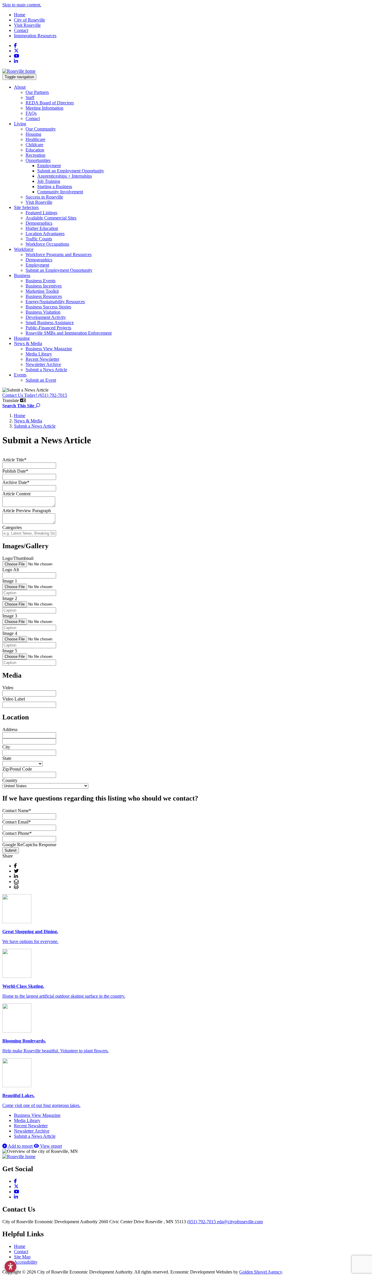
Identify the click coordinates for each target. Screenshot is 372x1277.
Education (35, 149)
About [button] (20, 87)
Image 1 (9, 580)
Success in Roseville (44, 196)
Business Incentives (44, 285)
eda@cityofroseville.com (240, 1221)
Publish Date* (15, 471)
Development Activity (46, 317)
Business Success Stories (48, 306)
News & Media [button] (28, 343)
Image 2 (9, 598)
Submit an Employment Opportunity (70, 170)
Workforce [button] (23, 249)
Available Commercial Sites (51, 217)
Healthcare (35, 139)
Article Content (16, 493)
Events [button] (20, 374)
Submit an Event (41, 380)
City (6, 746)
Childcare (34, 144)
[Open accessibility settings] (10, 1266)
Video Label (13, 698)
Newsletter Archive (43, 364)
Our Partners (37, 92)
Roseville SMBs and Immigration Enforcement (69, 333)
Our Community (41, 128)
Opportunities (38, 160)
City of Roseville (29, 19)
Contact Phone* (17, 833)
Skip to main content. (21, 4)
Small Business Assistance (50, 322)
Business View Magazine (49, 348)
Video (7, 687)
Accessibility (25, 1262)
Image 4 (9, 633)
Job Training (48, 181)
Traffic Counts (39, 238)
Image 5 (9, 650)
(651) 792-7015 (202, 1221)
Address (9, 729)
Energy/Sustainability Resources (55, 301)
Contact (21, 30)
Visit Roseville (27, 25)
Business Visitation (43, 312)
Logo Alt (10, 569)
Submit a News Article (46, 369)
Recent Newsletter (42, 359)
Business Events (41, 280)
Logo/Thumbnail (17, 558)
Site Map (22, 1256)
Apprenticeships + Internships (64, 176)
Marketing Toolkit (42, 291)
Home (19, 14)
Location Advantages (45, 233)
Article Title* (14, 459)
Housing (33, 134)
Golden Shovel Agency (260, 1271)
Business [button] (22, 275)
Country (9, 780)
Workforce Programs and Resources (59, 254)
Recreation (35, 155)
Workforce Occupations (47, 244)
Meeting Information (44, 108)
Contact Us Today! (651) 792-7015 (34, 395)
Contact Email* (16, 821)
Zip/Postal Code (17, 769)
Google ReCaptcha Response (29, 844)
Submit (11, 850)
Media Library (39, 353)
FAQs (31, 113)
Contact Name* (16, 810)
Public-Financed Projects (48, 327)
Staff (30, 97)
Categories (12, 527)
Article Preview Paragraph (26, 510)
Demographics (39, 223)
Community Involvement (60, 191)
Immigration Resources (35, 35)
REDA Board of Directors (50, 102)
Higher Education (42, 228)
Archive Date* (15, 482)
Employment (49, 165)
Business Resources (44, 296)
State (6, 758)
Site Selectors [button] (26, 207)
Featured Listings (41, 212)
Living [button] (20, 123)
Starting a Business (54, 186)
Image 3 (9, 615)
